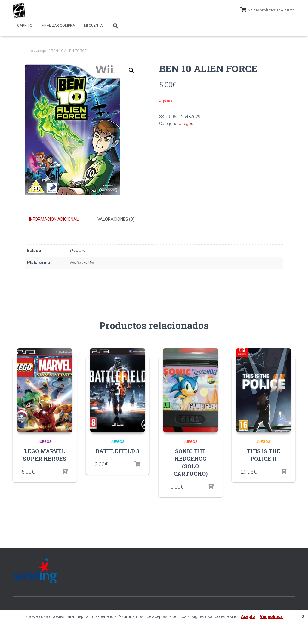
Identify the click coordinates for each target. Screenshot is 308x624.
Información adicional (54, 219)
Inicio (29, 51)
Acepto (248, 616)
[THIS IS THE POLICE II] (263, 390)
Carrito (24, 25)
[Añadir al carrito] (65, 472)
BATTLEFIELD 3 (117, 451)
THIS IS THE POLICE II (263, 454)
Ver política (271, 616)
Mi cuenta (93, 25)
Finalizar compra (58, 25)
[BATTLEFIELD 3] (117, 390)
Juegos (42, 51)
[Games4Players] (19, 10)
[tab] (58, 219)
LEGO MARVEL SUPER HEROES (44, 454)
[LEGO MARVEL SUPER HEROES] (44, 390)
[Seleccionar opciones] (283, 472)
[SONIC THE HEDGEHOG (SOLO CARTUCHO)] (190, 390)
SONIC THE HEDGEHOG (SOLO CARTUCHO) (191, 462)
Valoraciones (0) (115, 219)
